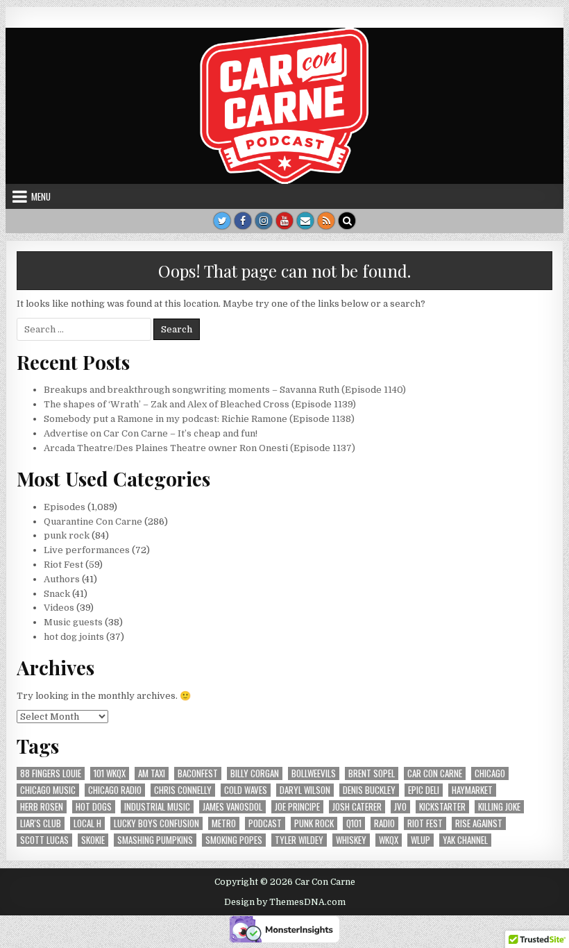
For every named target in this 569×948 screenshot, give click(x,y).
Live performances (87, 550)
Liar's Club (40, 823)
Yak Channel (465, 840)
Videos (59, 607)
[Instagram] (263, 220)
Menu (41, 196)
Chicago (490, 773)
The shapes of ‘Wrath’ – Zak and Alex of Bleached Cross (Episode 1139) (200, 404)
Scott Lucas (44, 840)
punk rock (67, 535)
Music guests (73, 622)
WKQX (388, 840)
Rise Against (478, 823)
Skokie (93, 840)
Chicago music (48, 790)
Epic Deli (423, 790)
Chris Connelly (183, 790)
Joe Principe (297, 806)
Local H (87, 823)
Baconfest (198, 773)
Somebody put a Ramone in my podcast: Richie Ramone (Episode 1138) (199, 419)
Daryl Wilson (305, 790)
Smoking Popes (233, 840)
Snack (57, 594)
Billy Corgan (254, 773)
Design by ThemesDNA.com (285, 902)
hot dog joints (74, 637)
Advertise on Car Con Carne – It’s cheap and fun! (150, 433)
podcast (265, 823)
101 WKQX (110, 773)
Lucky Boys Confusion (156, 823)
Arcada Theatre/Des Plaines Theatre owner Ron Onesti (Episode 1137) (199, 448)
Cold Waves (245, 790)
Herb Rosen (41, 806)
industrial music (157, 806)
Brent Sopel (371, 773)
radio (384, 823)
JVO (400, 806)
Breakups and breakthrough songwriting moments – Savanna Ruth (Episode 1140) (225, 389)
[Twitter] (222, 220)
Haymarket (472, 790)
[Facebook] (243, 220)
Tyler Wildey (299, 840)
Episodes (64, 507)
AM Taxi (151, 773)
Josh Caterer (357, 806)
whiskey (351, 840)
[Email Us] (305, 220)
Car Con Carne (434, 773)
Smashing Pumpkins (155, 840)
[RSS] (326, 220)
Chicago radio (115, 790)
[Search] (347, 220)
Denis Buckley (369, 790)
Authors (62, 579)
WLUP (420, 840)
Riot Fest (63, 564)
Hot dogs (94, 806)
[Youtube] (284, 220)
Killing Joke (499, 806)
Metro (224, 823)
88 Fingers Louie (50, 773)
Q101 (354, 823)
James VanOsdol (232, 806)
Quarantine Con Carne (93, 521)
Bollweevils (313, 773)
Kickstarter (442, 806)
